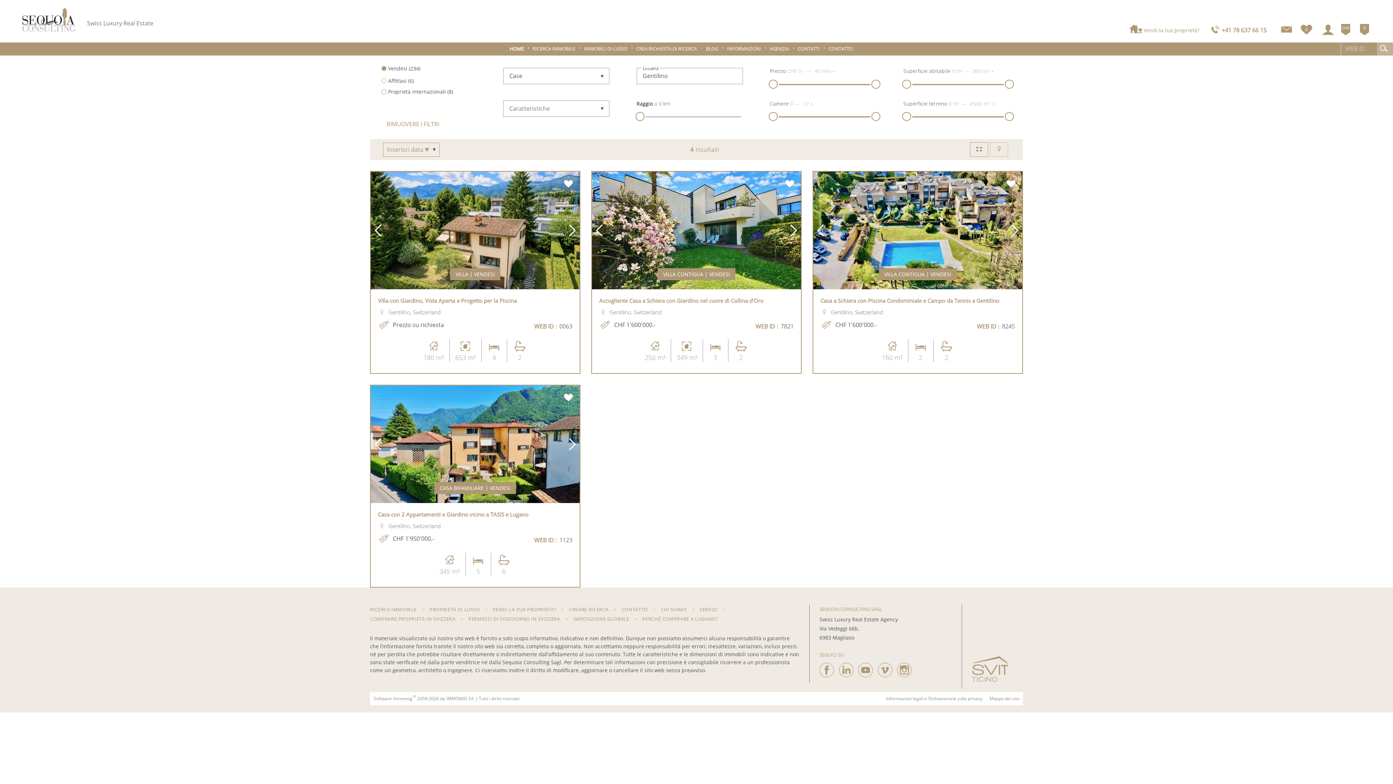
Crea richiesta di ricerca (666, 49)
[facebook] (826, 668)
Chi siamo (674, 609)
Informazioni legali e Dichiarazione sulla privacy (934, 699)
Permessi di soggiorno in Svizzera (514, 619)
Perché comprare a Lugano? (680, 619)
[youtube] (865, 668)
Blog (712, 49)
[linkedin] (846, 668)
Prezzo (778, 71)
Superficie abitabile (926, 71)
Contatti (809, 49)
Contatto (841, 49)
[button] (378, 230)
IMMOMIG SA (460, 699)
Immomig (402, 699)
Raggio (645, 103)
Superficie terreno (925, 103)
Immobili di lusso (606, 49)
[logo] (49, 19)
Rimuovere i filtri (413, 124)
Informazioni (744, 49)
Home (517, 49)
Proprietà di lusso (455, 609)
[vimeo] (885, 668)
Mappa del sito (1004, 699)
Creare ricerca (589, 609)
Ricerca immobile (554, 49)
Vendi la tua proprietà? (1171, 30)
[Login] (1328, 29)
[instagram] (904, 668)
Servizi (709, 609)
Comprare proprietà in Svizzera (413, 619)
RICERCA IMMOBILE (393, 609)
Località (651, 69)
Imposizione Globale (601, 619)
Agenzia (779, 49)
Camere (779, 103)
